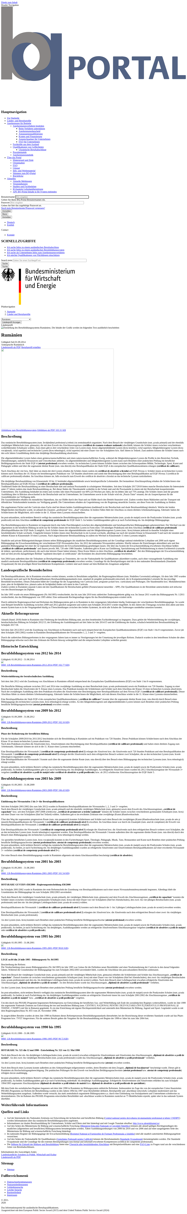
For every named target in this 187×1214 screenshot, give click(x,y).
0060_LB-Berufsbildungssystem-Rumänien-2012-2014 (26, 665)
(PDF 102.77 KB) (35, 665)
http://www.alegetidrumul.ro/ (146, 1123)
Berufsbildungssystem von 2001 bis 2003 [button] (31, 861)
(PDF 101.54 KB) (35, 873)
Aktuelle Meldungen (22, 181)
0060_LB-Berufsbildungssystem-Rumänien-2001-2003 (26, 873)
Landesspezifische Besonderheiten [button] (26, 570)
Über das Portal (14, 157)
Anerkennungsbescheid (29, 131)
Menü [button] (4, 214)
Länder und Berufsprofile (18, 314)
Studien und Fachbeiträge (24, 186)
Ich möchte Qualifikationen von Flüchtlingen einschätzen (33, 255)
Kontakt (10, 235)
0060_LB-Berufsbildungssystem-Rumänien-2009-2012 (26, 722)
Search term (6, 260)
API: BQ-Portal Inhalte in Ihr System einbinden (35, 191)
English (10, 225)
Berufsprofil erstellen (31, 347)
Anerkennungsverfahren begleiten (28, 126)
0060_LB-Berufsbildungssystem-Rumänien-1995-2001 (26, 948)
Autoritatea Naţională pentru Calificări (74, 1139)
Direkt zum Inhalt (9, 2)
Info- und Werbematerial (24, 170)
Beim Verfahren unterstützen (32, 128)
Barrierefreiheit (14, 1192)
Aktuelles (11, 178)
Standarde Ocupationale (131, 1139)
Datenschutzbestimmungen (19, 1182)
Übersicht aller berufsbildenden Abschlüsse (89, 1144)
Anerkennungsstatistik (23, 155)
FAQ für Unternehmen (29, 141)
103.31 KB (51, 430)
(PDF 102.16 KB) (35, 722)
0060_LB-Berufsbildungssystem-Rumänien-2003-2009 (26, 790)
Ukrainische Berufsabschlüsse (32, 149)
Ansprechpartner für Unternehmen (34, 139)
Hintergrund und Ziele (23, 160)
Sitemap (10, 1169)
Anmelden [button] (6, 217)
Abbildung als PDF (46, 430)
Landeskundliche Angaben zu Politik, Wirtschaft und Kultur (28, 1154)
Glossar (16, 168)
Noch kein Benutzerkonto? (13, 208)
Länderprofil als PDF (11, 347)
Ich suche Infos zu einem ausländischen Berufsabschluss (33, 247)
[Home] (93, 105)
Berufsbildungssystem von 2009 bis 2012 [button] (31, 710)
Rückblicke (18, 176)
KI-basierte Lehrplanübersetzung (28, 189)
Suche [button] (5, 266)
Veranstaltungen (20, 184)
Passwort (5, 202)
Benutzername (7, 197)
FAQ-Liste (145, 1144)
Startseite (11, 311)
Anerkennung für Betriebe (19, 123)
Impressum (12, 1195)
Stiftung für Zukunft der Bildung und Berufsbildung (35, 1144)
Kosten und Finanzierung (30, 136)
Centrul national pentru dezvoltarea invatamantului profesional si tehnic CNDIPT (142, 1118)
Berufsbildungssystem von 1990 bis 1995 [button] (31, 1027)
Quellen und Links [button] (15, 1112)
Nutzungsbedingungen (17, 1184)
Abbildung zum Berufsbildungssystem (19, 430)
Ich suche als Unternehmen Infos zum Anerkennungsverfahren (36, 252)
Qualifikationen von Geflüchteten (28, 147)
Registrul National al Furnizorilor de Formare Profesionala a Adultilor (103, 1134)
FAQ (15, 165)
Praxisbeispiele (20, 152)
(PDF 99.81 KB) (34, 948)
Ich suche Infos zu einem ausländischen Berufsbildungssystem (35, 250)
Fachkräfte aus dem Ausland (26, 144)
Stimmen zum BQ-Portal (24, 173)
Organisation (19, 163)
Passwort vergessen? (35, 208)
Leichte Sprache (14, 1190)
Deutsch (11, 222)
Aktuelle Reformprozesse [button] (20, 613)
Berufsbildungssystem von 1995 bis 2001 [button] (31, 936)
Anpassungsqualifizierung (31, 134)
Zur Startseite (13, 118)
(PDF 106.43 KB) (35, 790)
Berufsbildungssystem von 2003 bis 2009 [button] (31, 778)
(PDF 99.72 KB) (34, 1039)
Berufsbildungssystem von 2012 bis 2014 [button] (31, 653)
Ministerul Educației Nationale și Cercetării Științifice (105, 1126)
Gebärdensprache (15, 1187)
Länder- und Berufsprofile (19, 120)
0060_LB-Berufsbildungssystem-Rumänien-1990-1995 (26, 1039)
